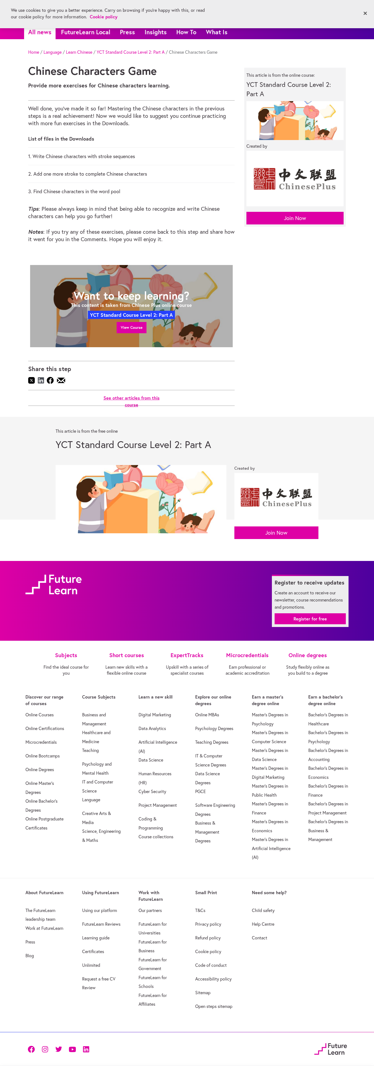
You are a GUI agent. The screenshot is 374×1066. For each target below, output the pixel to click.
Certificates (93, 951)
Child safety (263, 910)
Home (33, 52)
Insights (156, 32)
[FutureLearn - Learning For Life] (330, 1048)
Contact (259, 937)
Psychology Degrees (214, 728)
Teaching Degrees (211, 742)
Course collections (156, 836)
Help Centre (263, 924)
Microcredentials (41, 742)
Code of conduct (211, 965)
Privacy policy (208, 924)
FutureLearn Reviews (101, 924)
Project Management (158, 805)
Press (127, 32)
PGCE (200, 791)
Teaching (90, 750)
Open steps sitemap (213, 1006)
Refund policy (208, 937)
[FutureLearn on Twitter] (58, 1048)
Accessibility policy (213, 979)
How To (186, 32)
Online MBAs (207, 714)
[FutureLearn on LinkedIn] (86, 1048)
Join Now (295, 218)
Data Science (151, 760)
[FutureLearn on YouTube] (72, 1048)
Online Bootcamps (42, 756)
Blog (29, 955)
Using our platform (99, 910)
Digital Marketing (155, 714)
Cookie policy (208, 951)
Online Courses (39, 714)
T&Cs (200, 910)
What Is (217, 32)
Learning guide (96, 937)
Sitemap (203, 992)
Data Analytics (152, 728)
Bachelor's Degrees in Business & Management (328, 830)
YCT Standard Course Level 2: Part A (131, 52)
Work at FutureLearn (44, 928)
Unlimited (91, 965)
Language (53, 52)
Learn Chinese (79, 52)
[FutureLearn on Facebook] (32, 1048)
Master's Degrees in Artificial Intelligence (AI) (271, 848)
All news (39, 32)
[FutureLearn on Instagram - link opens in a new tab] (45, 1048)
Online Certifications (44, 728)
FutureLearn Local (85, 32)
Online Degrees (39, 769)
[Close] (365, 13)
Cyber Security (152, 791)
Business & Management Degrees (207, 831)
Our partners (150, 910)
